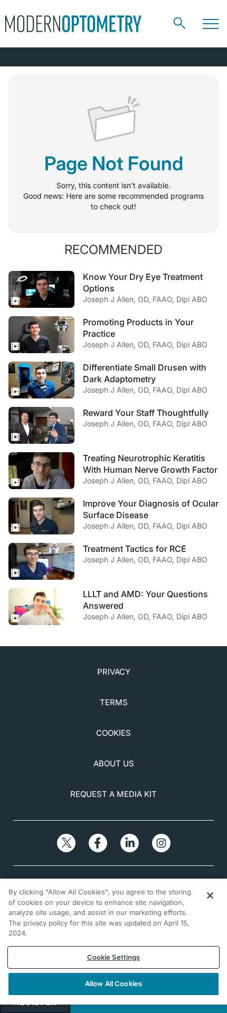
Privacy (113, 672)
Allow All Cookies (113, 983)
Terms (114, 702)
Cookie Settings (113, 957)
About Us (113, 763)
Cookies (113, 733)
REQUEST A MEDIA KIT (113, 794)
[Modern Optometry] (73, 23)
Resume (41, 289)
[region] (113, 942)
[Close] (210, 895)
